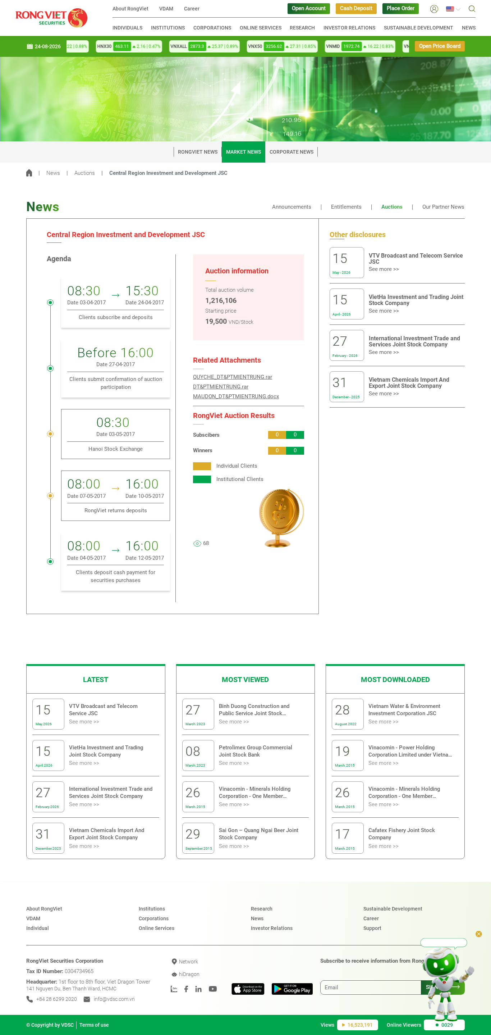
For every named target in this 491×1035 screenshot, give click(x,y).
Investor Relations (349, 28)
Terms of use (94, 1025)
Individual (37, 928)
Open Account (309, 8)
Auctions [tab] (392, 207)
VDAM (166, 9)
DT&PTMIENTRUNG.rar (220, 387)
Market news (243, 152)
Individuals (127, 28)
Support (372, 928)
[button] (434, 8)
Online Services (260, 28)
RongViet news (197, 152)
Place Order (400, 8)
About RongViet (130, 9)
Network (188, 961)
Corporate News (291, 152)
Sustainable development (418, 28)
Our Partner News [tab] (443, 207)
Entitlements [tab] (346, 207)
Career (191, 9)
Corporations (212, 28)
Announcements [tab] (291, 207)
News (469, 28)
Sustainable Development (392, 909)
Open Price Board (439, 46)
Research (302, 28)
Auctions (84, 173)
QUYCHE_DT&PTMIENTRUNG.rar (232, 377)
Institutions (168, 28)
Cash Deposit (356, 8)
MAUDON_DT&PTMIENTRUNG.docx (236, 397)
